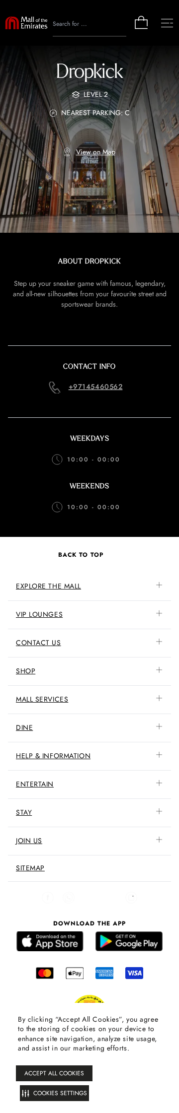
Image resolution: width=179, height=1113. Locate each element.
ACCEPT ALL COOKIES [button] (54, 1073)
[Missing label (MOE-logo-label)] (26, 23)
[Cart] (141, 28)
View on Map (95, 152)
